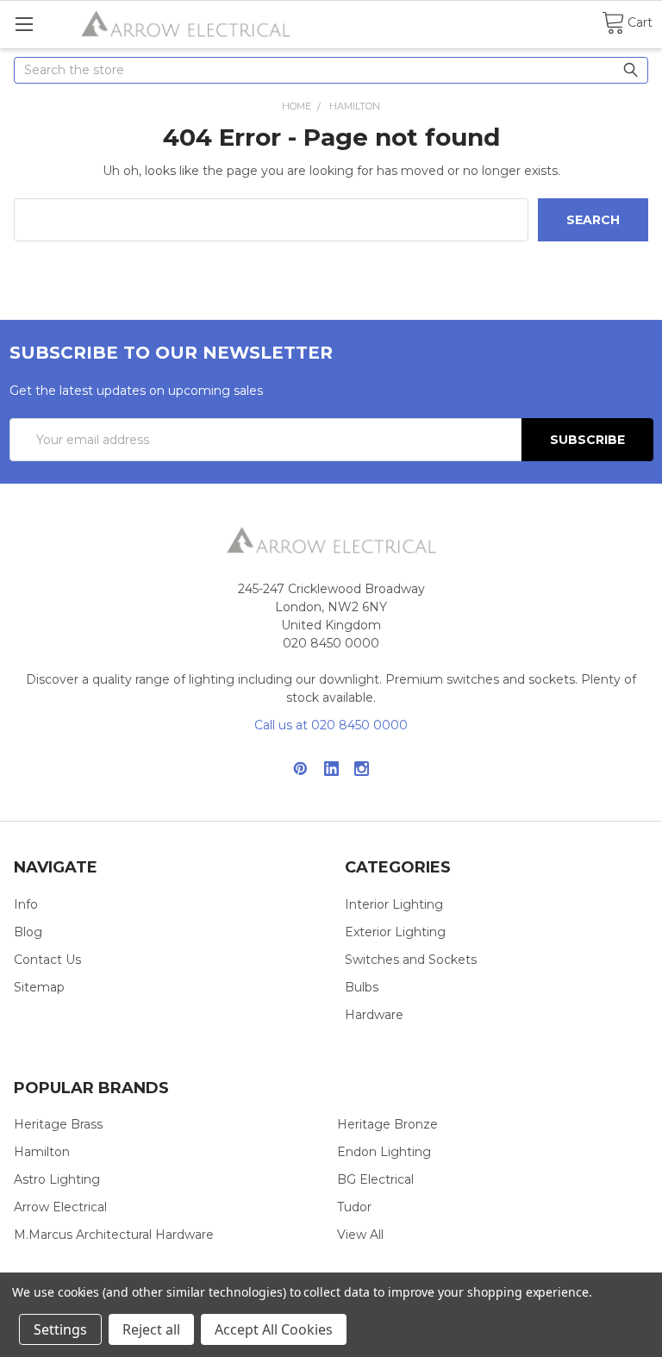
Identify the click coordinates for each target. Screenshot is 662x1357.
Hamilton (42, 1152)
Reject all (151, 1329)
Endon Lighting (384, 1152)
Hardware (374, 1014)
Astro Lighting (57, 1179)
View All (360, 1234)
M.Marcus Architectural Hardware (114, 1234)
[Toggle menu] (23, 23)
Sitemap (39, 987)
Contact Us (47, 959)
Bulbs (361, 987)
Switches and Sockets (411, 959)
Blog (28, 932)
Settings (60, 1329)
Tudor (354, 1207)
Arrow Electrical (60, 1207)
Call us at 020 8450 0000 (331, 725)
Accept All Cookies (274, 1329)
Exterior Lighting (395, 932)
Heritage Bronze (387, 1124)
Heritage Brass (58, 1124)
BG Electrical (375, 1179)
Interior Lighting (394, 904)
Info (26, 904)
